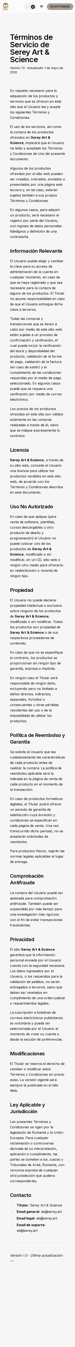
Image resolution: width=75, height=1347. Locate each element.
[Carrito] (41, 6)
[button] (30, 7)
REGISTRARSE (60, 6)
